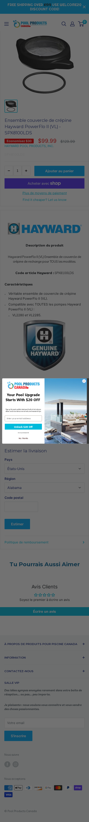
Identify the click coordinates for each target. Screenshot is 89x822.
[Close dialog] (84, 381)
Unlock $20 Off (23, 426)
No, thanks (23, 438)
